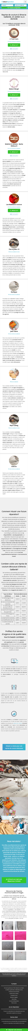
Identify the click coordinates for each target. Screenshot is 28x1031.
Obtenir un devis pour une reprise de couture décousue (14, 747)
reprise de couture (17, 723)
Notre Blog (14, 999)
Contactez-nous (14, 995)
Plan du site (14, 1003)
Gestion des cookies (14, 993)
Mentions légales (14, 997)
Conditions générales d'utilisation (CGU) (14, 989)
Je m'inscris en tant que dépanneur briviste (14, 880)
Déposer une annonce (15, 1030)
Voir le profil (14, 48)
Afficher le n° (14, 45)
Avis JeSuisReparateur (14, 1001)
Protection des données (14, 991)
